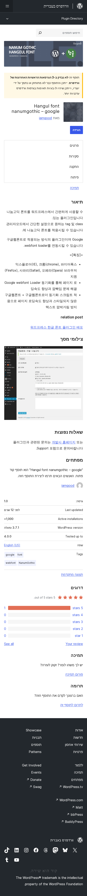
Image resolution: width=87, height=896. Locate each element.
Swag (35, 787)
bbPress (75, 814)
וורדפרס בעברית (61, 840)
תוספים (36, 745)
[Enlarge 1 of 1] (77, 351)
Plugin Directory (72, 18)
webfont (11, 562)
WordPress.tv (71, 787)
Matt (77, 807)
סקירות (74, 156)
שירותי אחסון (74, 745)
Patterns (35, 752)
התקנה (74, 167)
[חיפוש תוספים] (40, 33)
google (10, 554)
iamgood (45, 118)
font (20, 554)
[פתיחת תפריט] (6, 6)
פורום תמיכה (74, 674)
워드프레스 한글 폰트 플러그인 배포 (56, 327)
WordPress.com (69, 800)
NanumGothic (27, 562)
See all (9, 644)
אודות (79, 730)
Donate (33, 780)
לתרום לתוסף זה (71, 705)
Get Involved (31, 765)
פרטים (74, 145)
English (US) (12, 545)
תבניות (36, 737)
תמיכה (74, 188)
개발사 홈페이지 (63, 442)
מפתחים (77, 780)
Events (36, 772)
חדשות (78, 737)
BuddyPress (72, 822)
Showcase (33, 730)
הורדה (76, 130)
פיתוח (75, 177)
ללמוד (79, 765)
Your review (74, 644)
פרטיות (78, 752)
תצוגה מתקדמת (72, 574)
